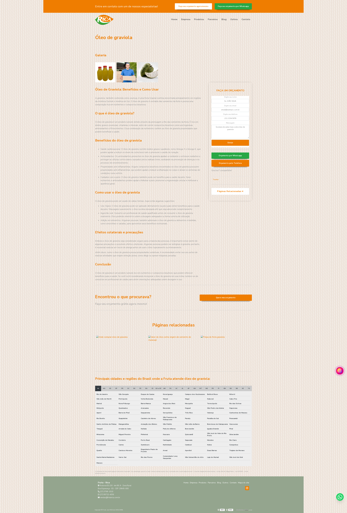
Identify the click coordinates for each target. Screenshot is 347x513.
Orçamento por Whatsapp (230, 155)
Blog (223, 19)
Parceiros (213, 19)
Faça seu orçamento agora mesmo (193, 6)
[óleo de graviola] (105, 72)
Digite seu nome (230, 97)
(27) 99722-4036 (106, 494)
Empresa (185, 19)
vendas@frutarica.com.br (110, 497)
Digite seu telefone (230, 114)
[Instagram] (247, 488)
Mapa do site (243, 482)
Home (174, 19)
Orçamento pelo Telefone (230, 163)
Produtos (199, 19)
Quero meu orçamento (226, 297)
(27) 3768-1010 (106, 491)
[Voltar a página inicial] (104, 20)
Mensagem (230, 123)
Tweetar (216, 179)
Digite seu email (230, 106)
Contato (246, 19)
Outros (234, 19)
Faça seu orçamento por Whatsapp (233, 6)
